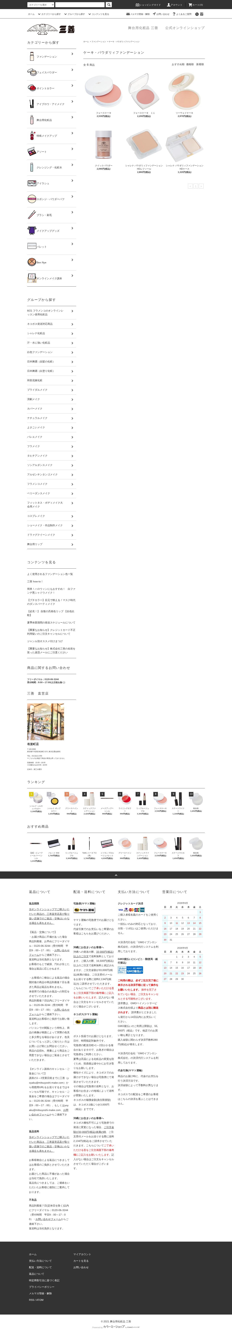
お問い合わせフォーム (48, 1219)
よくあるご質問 (183, 14)
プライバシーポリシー (41, 1286)
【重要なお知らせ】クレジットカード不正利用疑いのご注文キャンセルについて (51, 631)
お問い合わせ (162, 14)
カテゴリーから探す (51, 14)
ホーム (31, 14)
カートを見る (81, 1260)
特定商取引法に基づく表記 (44, 1280)
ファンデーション (99, 42)
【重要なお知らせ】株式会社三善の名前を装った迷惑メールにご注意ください (51, 650)
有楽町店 (33, 744)
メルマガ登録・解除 (140, 14)
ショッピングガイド (150, 5)
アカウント (177, 5)
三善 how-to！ (35, 581)
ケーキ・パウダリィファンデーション (124, 42)
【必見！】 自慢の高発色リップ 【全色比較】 (50, 613)
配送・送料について (40, 1267)
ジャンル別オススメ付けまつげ (45, 641)
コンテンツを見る (100, 14)
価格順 (190, 64)
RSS (31, 1299)
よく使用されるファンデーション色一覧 (50, 574)
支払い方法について (40, 1260)
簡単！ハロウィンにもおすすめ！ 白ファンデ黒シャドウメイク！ (51, 590)
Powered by (97, 1327)
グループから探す (76, 14)
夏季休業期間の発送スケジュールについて (51, 622)
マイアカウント (82, 1254)
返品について (36, 1273)
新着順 (200, 64)
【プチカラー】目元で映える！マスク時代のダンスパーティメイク (51, 602)
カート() (197, 5)
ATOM (40, 1299)
